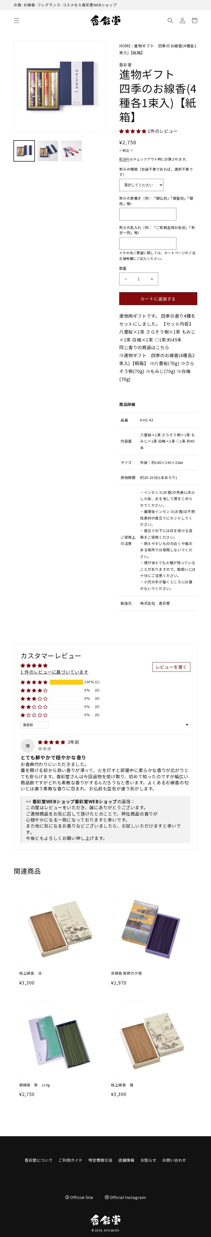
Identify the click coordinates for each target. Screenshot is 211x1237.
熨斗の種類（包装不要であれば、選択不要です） (156, 172)
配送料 (124, 159)
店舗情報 (126, 1160)
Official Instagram (127, 1197)
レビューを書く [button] (171, 667)
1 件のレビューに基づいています (54, 671)
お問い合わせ (174, 1160)
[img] (52, 742)
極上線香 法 (30, 973)
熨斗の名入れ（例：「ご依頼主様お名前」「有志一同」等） (157, 230)
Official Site (81, 1197)
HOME (125, 45)
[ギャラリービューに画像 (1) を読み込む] (24, 150)
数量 (123, 268)
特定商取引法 (100, 1160)
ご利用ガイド (71, 1160)
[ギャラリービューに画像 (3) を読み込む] (71, 150)
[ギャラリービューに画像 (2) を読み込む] (47, 150)
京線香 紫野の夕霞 (126, 973)
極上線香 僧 (122, 1085)
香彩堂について (39, 1160)
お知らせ (148, 1160)
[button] (16, 21)
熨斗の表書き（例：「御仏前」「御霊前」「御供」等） (156, 201)
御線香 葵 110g (34, 1085)
